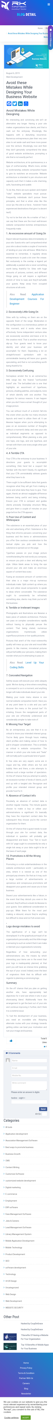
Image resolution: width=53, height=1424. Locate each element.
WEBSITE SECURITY (14, 1308)
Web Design (10, 1294)
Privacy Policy (26, 1368)
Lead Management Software (18, 1227)
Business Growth (12, 1154)
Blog (26, 1388)
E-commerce (11, 1194)
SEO (7, 1261)
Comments (14, 1053)
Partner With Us (26, 1378)
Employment (11, 1201)
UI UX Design (11, 1281)
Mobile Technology (13, 1247)
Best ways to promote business (19, 1147)
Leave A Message (50, 39)
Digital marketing (13, 1187)
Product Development (15, 1254)
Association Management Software (21, 1140)
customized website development (20, 1181)
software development (15, 1268)
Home (40, 28)
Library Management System (18, 1234)
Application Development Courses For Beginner (27, 299)
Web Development (13, 1301)
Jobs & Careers (12, 1221)
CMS (7, 1160)
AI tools (8, 1127)
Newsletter (26, 1394)
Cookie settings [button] (11, 1417)
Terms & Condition (26, 1373)
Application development (16, 1134)
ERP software (11, 1207)
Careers (26, 1383)
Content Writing (12, 1167)
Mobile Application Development (19, 1241)
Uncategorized (12, 1287)
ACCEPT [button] (25, 1418)
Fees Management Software (18, 1214)
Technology (10, 1274)
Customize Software (14, 1174)
